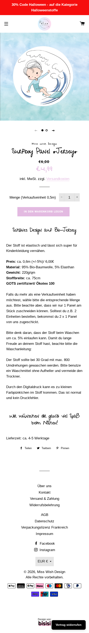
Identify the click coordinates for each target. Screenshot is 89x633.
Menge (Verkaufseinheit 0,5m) (33, 197)
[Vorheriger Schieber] (35, 130)
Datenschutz (44, 521)
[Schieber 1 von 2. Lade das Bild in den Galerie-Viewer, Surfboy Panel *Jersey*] (42, 130)
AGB (44, 515)
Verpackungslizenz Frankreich (44, 527)
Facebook (47, 543)
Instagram (46, 550)
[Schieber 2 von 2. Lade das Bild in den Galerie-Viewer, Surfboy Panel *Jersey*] (46, 130)
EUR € (43, 561)
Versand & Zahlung (44, 499)
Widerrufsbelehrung (44, 505)
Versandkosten (57, 179)
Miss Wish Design (51, 572)
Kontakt (45, 492)
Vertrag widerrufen (69, 624)
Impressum (44, 534)
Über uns (44, 486)
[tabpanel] (44, 76)
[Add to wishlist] (4, 455)
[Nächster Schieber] (53, 130)
